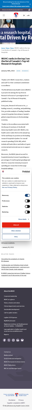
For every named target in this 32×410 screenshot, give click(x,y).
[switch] (27, 200)
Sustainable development (11, 309)
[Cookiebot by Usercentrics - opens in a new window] (22, 172)
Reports (6, 334)
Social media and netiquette (12, 358)
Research (25, 70)
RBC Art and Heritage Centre (12, 368)
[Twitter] (8, 340)
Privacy (21, 400)
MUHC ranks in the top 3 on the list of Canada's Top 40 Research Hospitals (15, 50)
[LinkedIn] (17, 340)
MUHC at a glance (9, 299)
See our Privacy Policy (9, 187)
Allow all (16, 225)
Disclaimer (12, 400)
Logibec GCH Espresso (10, 317)
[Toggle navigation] (3, 15)
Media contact (8, 355)
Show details (22, 219)
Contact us (7, 352)
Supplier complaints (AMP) (16, 403)
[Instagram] (13, 340)
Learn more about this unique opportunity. (16, 6)
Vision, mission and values (12, 303)
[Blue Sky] (22, 340)
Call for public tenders (10, 313)
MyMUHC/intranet (9, 321)
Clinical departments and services (14, 306)
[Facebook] (4, 340)
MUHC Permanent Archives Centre (14, 362)
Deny (16, 236)
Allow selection (16, 231)
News (7, 48)
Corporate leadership (10, 296)
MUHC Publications (9, 365)
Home (3, 48)
